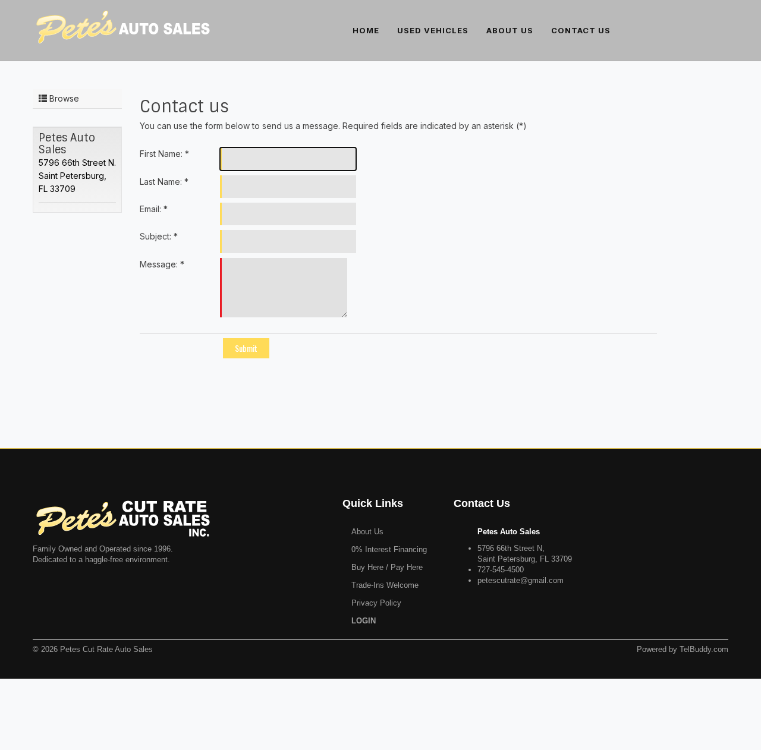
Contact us (581, 30)
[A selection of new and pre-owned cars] (122, 22)
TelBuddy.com (704, 649)
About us (509, 30)
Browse (63, 98)
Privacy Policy (376, 602)
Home (366, 30)
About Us (367, 531)
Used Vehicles (432, 30)
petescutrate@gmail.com (520, 580)
